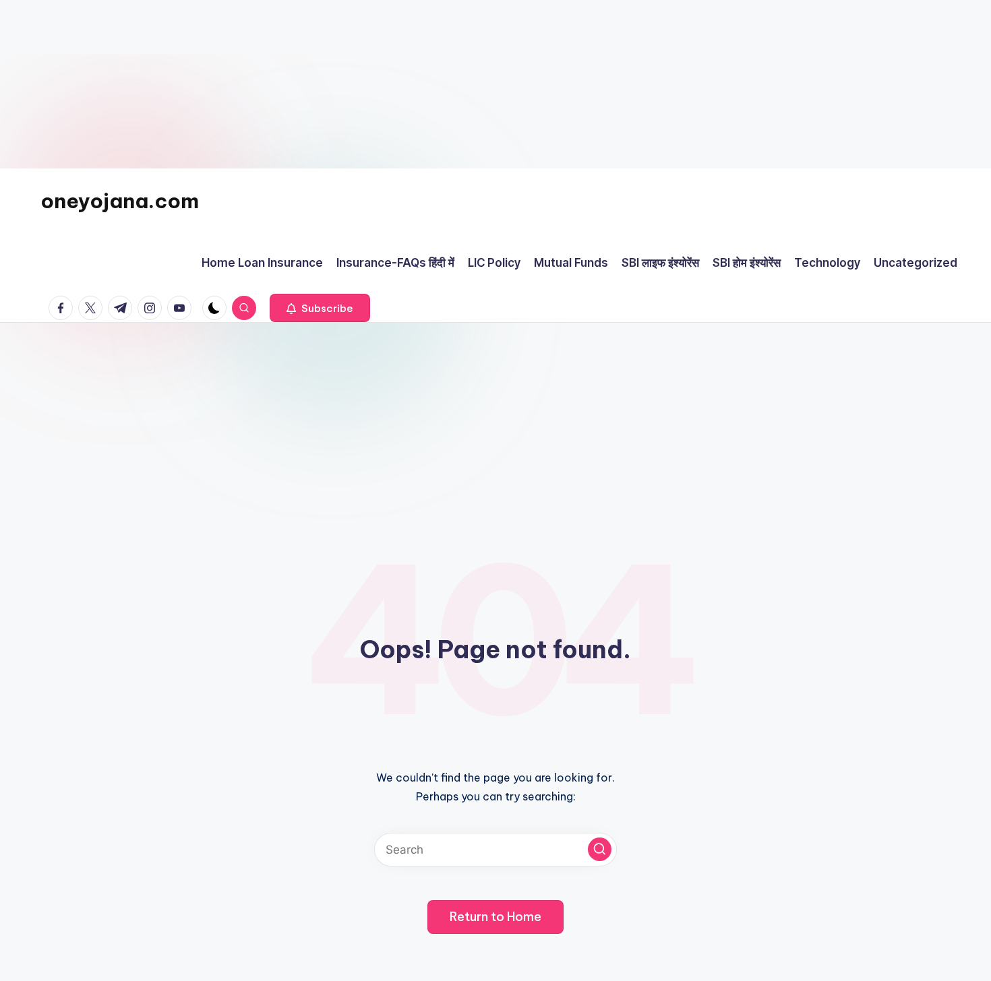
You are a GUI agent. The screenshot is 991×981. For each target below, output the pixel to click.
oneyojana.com (119, 201)
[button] (320, 308)
